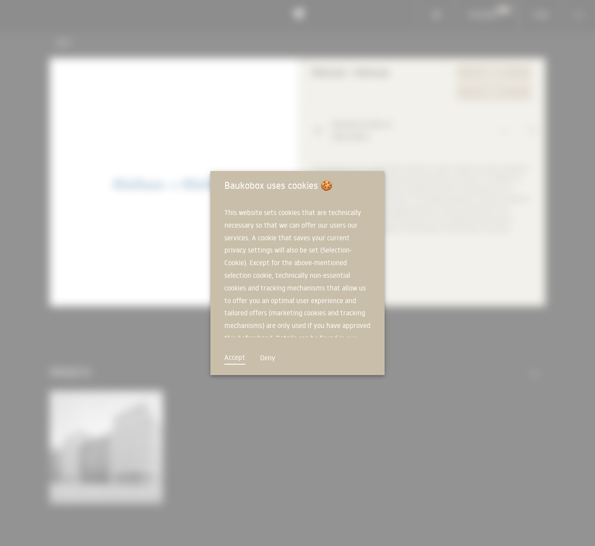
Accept (234, 357)
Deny (267, 357)
